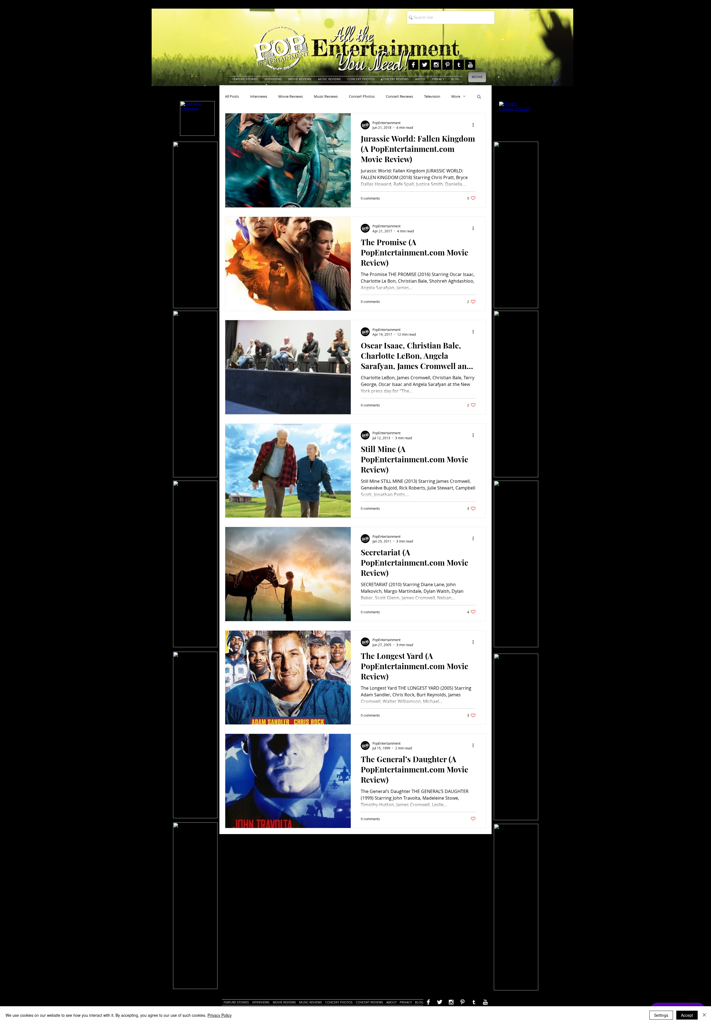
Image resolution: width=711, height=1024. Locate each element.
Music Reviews (326, 96)
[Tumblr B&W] (459, 65)
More (455, 96)
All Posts (232, 96)
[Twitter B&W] (425, 65)
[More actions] (475, 125)
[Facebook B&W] (413, 65)
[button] (479, 97)
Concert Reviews (399, 96)
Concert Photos (362, 96)
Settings (661, 1015)
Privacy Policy (219, 1015)
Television (432, 96)
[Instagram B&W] (436, 65)
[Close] (704, 1015)
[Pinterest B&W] (447, 65)
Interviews (258, 96)
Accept (687, 1015)
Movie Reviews (290, 96)
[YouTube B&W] (470, 65)
